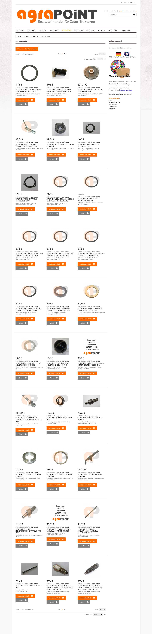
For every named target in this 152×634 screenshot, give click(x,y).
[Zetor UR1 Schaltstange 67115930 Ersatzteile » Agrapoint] (60, 512)
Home (19, 36)
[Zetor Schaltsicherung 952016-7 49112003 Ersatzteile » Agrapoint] (91, 569)
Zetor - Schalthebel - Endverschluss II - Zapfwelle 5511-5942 (28, 531)
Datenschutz (112, 106)
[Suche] (134, 14)
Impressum (112, 109)
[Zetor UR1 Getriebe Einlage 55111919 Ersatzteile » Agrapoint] (60, 292)
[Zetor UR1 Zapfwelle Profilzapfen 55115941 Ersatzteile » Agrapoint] (91, 401)
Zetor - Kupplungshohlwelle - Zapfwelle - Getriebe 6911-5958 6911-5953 (29, 419)
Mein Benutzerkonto (109, 11)
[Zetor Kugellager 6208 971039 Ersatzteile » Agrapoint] (60, 401)
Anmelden (131, 2)
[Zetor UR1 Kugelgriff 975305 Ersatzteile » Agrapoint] (60, 346)
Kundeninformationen (115, 102)
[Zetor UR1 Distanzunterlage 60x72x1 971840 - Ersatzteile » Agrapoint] (91, 237)
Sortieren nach (88, 59)
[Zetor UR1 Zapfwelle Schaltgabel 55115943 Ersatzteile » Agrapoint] (91, 458)
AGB (110, 100)
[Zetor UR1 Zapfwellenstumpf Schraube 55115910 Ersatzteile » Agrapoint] (29, 569)
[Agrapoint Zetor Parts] (126, 53)
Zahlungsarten (113, 104)
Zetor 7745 (35, 36)
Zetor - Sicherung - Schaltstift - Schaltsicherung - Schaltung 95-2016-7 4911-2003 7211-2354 (90, 587)
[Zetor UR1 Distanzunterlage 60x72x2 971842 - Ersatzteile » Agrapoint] (29, 292)
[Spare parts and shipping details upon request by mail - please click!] (120, 59)
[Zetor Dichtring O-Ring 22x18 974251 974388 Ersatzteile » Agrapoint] (29, 73)
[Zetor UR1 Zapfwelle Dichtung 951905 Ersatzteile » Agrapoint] (91, 127)
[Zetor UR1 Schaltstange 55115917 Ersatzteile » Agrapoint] (91, 512)
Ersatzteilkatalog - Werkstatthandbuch (120, 94)
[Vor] (66, 54)
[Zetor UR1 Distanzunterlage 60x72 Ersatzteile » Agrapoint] (91, 182)
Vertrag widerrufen (114, 98)
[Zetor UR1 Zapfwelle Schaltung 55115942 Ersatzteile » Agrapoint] (29, 512)
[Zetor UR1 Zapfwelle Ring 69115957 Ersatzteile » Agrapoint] (29, 458)
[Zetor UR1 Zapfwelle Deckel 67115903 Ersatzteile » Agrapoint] (60, 127)
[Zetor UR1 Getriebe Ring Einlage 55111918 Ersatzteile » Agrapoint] (91, 292)
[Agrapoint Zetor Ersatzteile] (118, 53)
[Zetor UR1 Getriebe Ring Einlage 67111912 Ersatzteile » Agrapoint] (29, 346)
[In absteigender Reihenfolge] (104, 59)
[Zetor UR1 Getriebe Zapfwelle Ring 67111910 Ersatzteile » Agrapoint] (60, 458)
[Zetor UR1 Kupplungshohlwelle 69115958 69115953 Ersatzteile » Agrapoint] (29, 401)
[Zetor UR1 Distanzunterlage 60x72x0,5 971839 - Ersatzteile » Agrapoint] (60, 237)
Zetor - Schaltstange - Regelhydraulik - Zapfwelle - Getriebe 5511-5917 (88, 531)
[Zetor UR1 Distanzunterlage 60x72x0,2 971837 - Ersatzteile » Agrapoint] (60, 182)
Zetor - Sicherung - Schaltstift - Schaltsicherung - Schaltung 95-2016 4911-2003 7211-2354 (60, 587)
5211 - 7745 (26, 36)
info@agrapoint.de (125, 90)
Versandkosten (33, 87)
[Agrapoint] (57, 16)
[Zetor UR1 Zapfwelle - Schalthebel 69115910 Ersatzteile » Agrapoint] (60, 73)
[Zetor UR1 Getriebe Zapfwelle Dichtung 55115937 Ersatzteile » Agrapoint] (29, 182)
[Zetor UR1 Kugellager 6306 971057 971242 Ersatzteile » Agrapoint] (91, 346)
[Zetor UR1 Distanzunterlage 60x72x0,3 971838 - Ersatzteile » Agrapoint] (29, 237)
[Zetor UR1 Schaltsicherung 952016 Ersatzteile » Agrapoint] (60, 569)
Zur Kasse (123, 2)
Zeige (96, 54)
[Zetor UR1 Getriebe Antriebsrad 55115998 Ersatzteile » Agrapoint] (91, 73)
